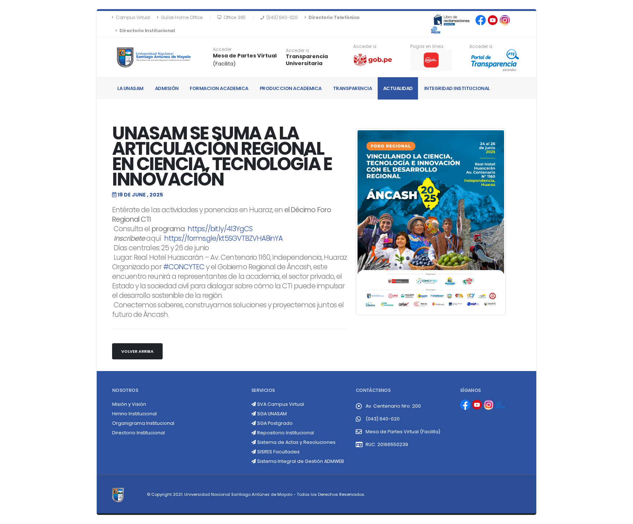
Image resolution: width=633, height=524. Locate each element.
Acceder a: (298, 50)
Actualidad (398, 88)
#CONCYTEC (183, 267)
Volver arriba (137, 351)
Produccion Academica (291, 88)
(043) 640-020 (383, 419)
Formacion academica (219, 88)
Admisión (167, 88)
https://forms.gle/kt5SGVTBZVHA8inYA (223, 238)
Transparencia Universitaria (307, 60)
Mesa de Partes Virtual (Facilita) (403, 431)
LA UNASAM (130, 88)
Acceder (222, 49)
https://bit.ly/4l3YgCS (220, 229)
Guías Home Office (181, 17)
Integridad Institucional (457, 88)
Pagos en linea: (427, 46)
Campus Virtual (132, 17)
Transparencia (352, 88)
